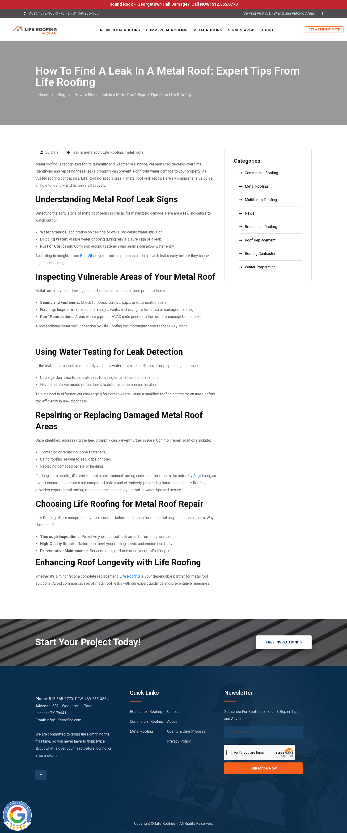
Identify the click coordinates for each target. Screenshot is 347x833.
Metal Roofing (208, 30)
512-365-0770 (61, 699)
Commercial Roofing (167, 30)
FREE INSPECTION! (282, 642)
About (267, 30)
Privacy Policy (179, 741)
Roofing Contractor (260, 253)
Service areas (242, 30)
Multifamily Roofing (261, 200)
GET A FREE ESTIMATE (324, 29)
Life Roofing (113, 152)
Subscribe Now (263, 768)
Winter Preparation (260, 267)
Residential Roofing (120, 30)
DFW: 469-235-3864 (92, 699)
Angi (197, 476)
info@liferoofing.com (64, 720)
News (249, 213)
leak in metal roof (86, 152)
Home (43, 95)
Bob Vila (87, 256)
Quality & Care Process (186, 731)
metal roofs (134, 152)
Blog (61, 95)
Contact (173, 711)
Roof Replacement (260, 240)
